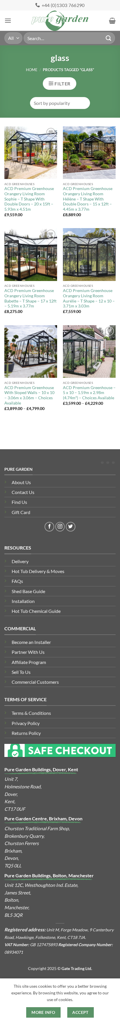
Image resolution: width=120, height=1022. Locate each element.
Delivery (20, 561)
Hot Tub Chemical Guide (36, 611)
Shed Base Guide (28, 591)
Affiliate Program (29, 662)
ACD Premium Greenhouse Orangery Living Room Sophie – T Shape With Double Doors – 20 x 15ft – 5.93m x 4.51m (29, 199)
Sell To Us (21, 672)
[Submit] (108, 38)
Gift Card (21, 512)
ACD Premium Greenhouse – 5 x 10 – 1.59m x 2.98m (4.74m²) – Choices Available (89, 392)
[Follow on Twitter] (70, 526)
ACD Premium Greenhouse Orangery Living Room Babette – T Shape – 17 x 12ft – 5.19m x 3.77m (30, 298)
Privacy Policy (26, 723)
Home (32, 69)
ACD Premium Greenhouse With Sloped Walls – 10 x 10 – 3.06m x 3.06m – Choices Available (29, 395)
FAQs (17, 581)
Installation (23, 601)
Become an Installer (31, 642)
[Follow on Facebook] (49, 526)
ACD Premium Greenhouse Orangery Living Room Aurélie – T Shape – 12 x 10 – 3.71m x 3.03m (89, 298)
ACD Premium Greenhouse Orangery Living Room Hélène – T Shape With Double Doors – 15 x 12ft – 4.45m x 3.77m (87, 199)
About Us (21, 482)
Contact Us (23, 492)
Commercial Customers (35, 682)
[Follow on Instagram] (60, 526)
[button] (7, 20)
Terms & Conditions (31, 713)
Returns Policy (26, 733)
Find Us (19, 502)
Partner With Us (28, 652)
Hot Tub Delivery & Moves (38, 571)
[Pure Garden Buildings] (60, 20)
